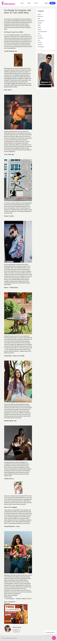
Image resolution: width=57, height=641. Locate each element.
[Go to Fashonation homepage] (8, 3)
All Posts (16, 630)
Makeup (39, 29)
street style (40, 44)
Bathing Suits (40, 16)
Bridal (39, 18)
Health (39, 25)
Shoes (5, 601)
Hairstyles (40, 22)
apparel (24, 598)
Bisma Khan (9, 597)
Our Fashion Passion (42, 31)
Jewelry (39, 27)
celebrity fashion (41, 20)
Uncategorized (11, 601)
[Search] (41, 3)
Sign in (46, 3)
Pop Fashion (40, 38)
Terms (15, 638)
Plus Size (29, 598)
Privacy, (12, 638)
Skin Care (40, 42)
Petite (39, 33)
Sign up (52, 3)
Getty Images (14, 595)
